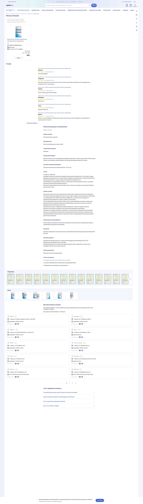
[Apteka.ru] (11, 5)
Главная (7, 13)
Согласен (99, 500)
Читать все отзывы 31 (32, 123)
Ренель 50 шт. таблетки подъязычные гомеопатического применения (17, 40)
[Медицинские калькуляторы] (136, 23)
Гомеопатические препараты (26, 13)
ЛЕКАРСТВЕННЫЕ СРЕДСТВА (15, 13)
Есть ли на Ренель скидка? (51, 406)
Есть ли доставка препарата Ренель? (54, 401)
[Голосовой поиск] (89, 5)
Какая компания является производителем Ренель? (59, 397)
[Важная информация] (136, 26)
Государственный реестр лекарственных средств (57, 260)
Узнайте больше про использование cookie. (50, 501)
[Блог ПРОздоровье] (136, 19)
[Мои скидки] (136, 15)
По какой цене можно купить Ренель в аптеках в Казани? (60, 392)
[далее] (129, 279)
